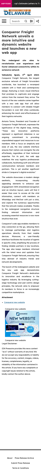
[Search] (26, 21)
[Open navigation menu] (4, 21)
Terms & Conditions (20, 468)
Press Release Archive (24, 458)
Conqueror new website (14, 302)
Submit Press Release (20, 463)
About (9, 458)
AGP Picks (6, 4)
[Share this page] (37, 21)
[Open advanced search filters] (31, 21)
